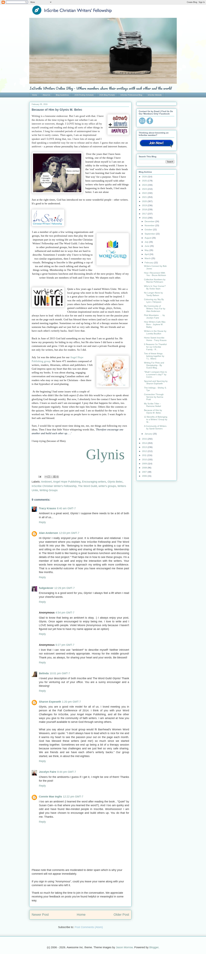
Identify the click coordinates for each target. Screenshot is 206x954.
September (150, 234)
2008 (144, 467)
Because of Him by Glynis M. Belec (153, 411)
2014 (144, 443)
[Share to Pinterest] (57, 476)
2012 (144, 451)
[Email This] (46, 476)
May (147, 250)
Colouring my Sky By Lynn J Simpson (154, 300)
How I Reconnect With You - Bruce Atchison (155, 274)
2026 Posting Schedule (84, 95)
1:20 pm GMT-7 (71, 701)
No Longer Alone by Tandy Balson (153, 294)
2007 (144, 472)
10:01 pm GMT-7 (60, 673)
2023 (144, 189)
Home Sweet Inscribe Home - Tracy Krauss (155, 338)
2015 (144, 439)
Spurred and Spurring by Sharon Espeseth (156, 382)
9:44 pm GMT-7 (66, 771)
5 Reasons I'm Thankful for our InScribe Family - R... (155, 347)
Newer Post (40, 914)
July (147, 242)
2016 (144, 218)
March (148, 258)
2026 (144, 176)
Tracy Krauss (47, 508)
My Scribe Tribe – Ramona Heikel (152, 404)
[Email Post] (39, 476)
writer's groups (107, 486)
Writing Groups (49, 490)
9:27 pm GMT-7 (64, 644)
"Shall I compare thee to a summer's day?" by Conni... (155, 374)
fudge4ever (46, 588)
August (148, 238)
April (147, 254)
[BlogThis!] (48, 476)
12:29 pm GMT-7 (64, 588)
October (149, 229)
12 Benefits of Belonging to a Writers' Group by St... (155, 419)
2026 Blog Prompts (107, 95)
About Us (46, 95)
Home (34, 95)
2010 (144, 459)
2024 (144, 185)
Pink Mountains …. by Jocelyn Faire (154, 316)
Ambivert (46, 481)
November (150, 225)
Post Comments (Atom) (89, 927)
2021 (144, 197)
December (150, 221)
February (149, 262)
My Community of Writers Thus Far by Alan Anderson (154, 308)
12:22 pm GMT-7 (73, 796)
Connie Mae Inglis (50, 796)
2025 (144, 180)
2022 (144, 193)
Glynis (105, 454)
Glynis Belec (115, 481)
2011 (144, 455)
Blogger (153, 947)
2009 (144, 463)
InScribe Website (155, 95)
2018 (144, 209)
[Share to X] (51, 476)
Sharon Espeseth (50, 701)
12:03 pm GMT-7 (69, 532)
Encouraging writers (94, 481)
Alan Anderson (48, 532)
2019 (144, 205)
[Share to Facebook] (54, 476)
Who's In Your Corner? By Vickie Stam (155, 287)
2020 (144, 201)
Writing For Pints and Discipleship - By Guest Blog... (154, 365)
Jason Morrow (124, 947)
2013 (144, 447)
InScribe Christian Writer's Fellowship (54, 486)
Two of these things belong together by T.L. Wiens (154, 356)
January (149, 434)
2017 (144, 213)
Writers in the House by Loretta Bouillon (155, 332)
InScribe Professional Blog (131, 95)
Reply (42, 522)
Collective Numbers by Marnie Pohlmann (154, 280)
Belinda (44, 673)
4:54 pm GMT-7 (64, 612)
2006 (144, 476)
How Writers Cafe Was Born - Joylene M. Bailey (154, 324)
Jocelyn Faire (47, 771)
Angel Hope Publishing (67, 481)
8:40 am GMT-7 (66, 508)
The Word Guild (87, 486)
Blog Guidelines (62, 95)
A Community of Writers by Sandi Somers (155, 427)
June (147, 246)
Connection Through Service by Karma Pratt (154, 397)
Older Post (121, 914)
